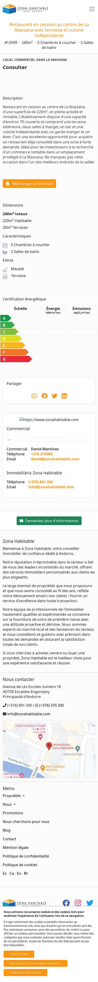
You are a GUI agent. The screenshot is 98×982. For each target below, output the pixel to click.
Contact (9, 838)
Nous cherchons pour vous (26, 821)
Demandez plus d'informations (51, 520)
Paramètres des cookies (25, 972)
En (19, 873)
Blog (6, 830)
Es (5, 873)
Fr (26, 873)
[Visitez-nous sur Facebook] (66, 903)
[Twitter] (89, 903)
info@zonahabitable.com (51, 486)
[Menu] (91, 9)
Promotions (13, 812)
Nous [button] (8, 804)
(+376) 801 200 (40, 481)
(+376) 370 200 (51, 705)
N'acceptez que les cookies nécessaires (35, 963)
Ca (12, 873)
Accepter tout (19, 954)
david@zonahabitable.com (55, 458)
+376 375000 (41, 453)
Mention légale (15, 847)
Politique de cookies (20, 864)
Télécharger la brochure (32, 183)
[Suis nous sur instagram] (78, 903)
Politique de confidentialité (26, 856)
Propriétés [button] (12, 795)
